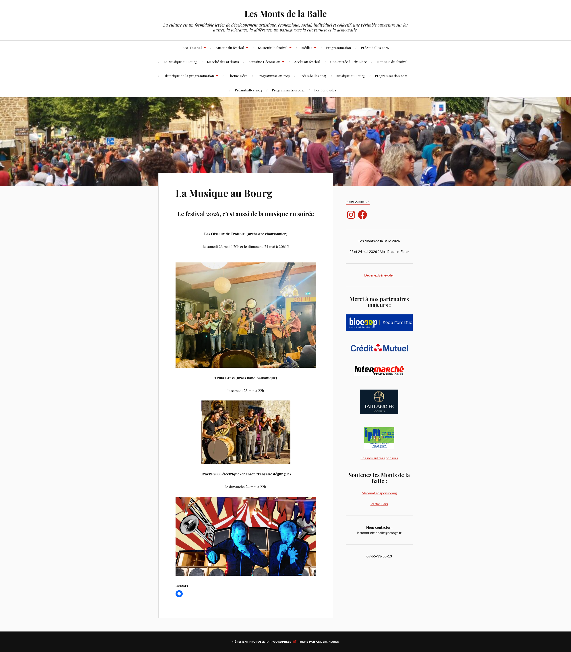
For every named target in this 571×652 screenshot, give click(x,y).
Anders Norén (327, 641)
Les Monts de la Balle (285, 13)
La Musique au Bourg (180, 61)
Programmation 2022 (288, 90)
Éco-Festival (192, 47)
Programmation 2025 (273, 75)
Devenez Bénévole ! (379, 275)
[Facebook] (362, 214)
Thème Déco (238, 75)
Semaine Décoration (264, 61)
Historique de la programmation (188, 75)
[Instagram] (351, 214)
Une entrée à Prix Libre (348, 61)
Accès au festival (307, 61)
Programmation (338, 47)
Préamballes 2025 (313, 75)
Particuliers (379, 504)
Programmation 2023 (391, 75)
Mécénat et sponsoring (379, 493)
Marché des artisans (223, 61)
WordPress (281, 641)
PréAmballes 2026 (375, 47)
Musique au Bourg (350, 75)
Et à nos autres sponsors (379, 458)
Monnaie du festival (392, 61)
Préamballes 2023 (248, 90)
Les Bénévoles (325, 90)
